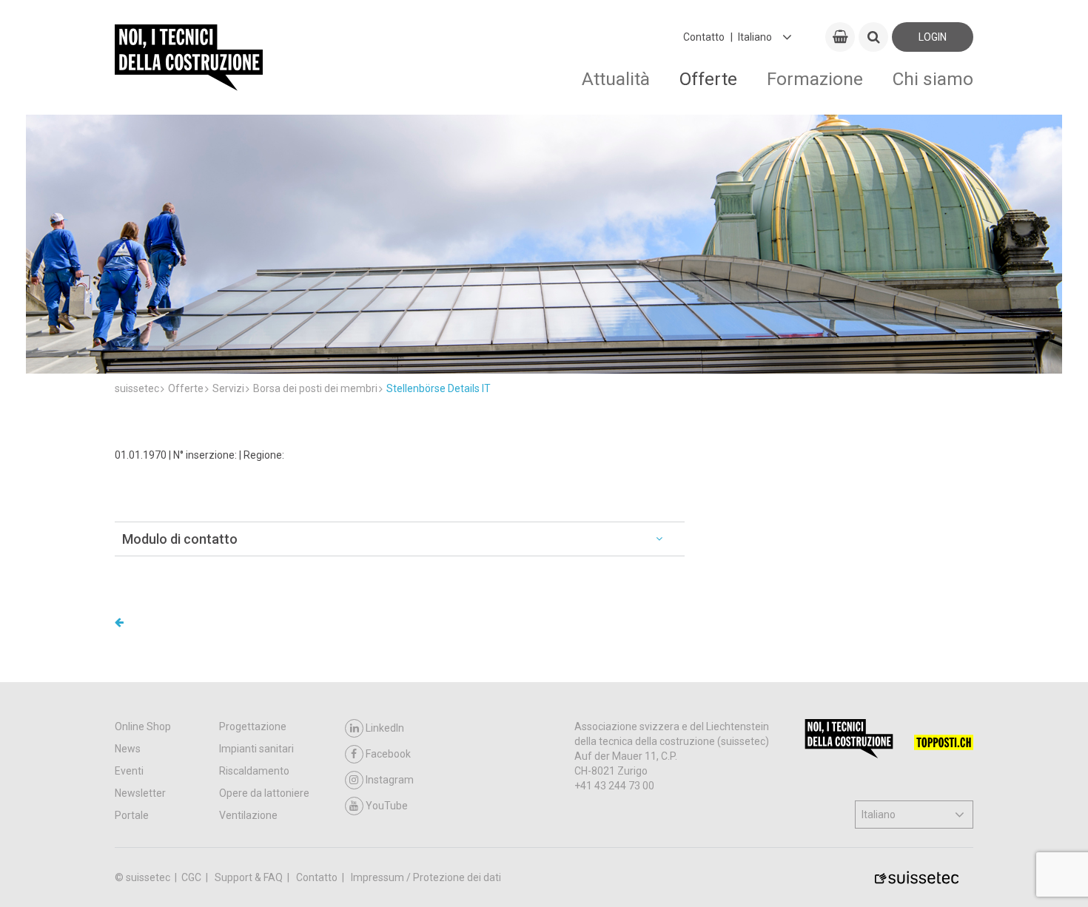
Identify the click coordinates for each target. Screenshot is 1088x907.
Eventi (129, 771)
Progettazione (252, 726)
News (128, 749)
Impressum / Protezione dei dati (426, 877)
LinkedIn (385, 728)
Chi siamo (933, 79)
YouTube (387, 806)
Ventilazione (248, 815)
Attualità (616, 79)
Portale (132, 815)
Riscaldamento (254, 771)
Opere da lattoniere (264, 793)
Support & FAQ (250, 877)
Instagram (390, 780)
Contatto (704, 37)
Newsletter (140, 793)
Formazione (815, 79)
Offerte (708, 79)
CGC (192, 877)
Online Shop (143, 726)
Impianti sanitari (256, 749)
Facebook (388, 754)
